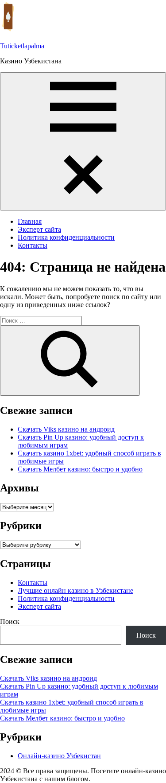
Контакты (32, 245)
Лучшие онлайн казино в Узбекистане (75, 590)
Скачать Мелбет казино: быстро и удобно (80, 469)
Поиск (9, 621)
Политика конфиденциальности (66, 237)
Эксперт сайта (39, 229)
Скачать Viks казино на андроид (66, 429)
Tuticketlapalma (22, 46)
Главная (30, 221)
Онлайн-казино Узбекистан (59, 756)
